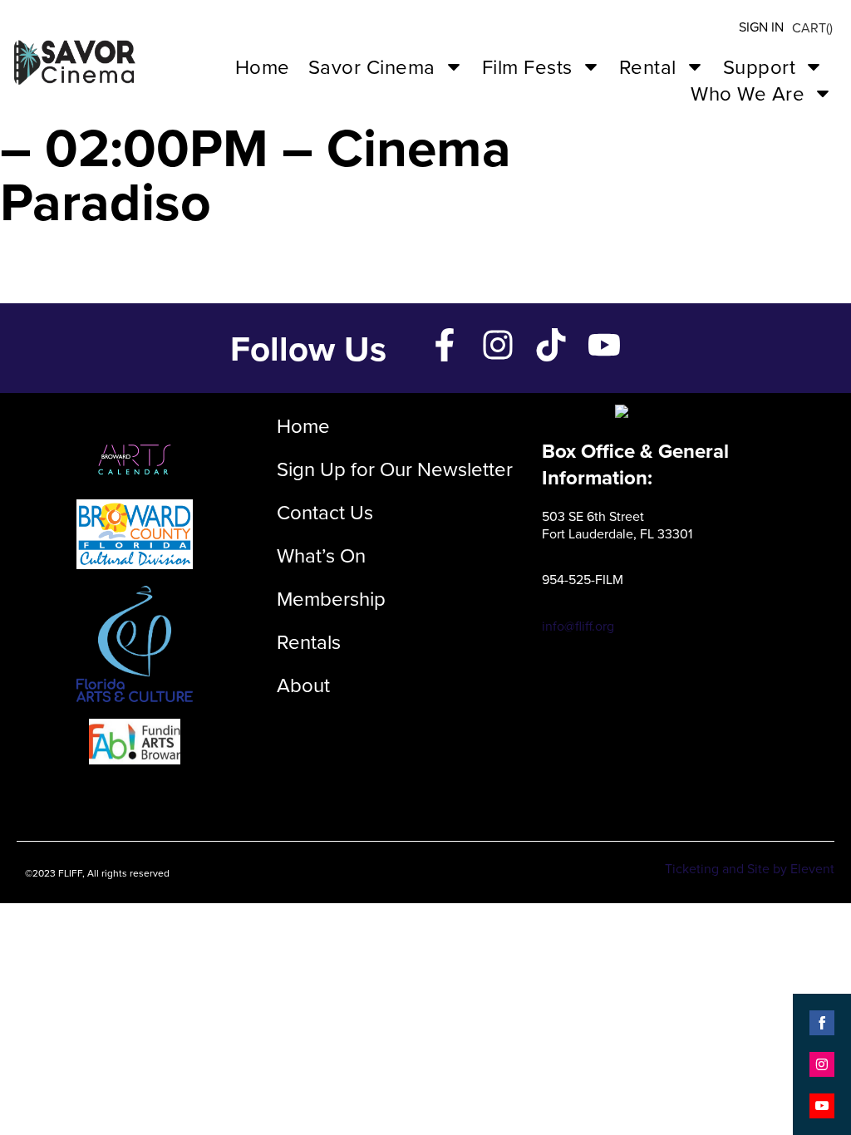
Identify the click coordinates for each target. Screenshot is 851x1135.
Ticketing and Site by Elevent (749, 868)
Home (262, 66)
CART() (812, 27)
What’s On (321, 555)
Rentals (309, 641)
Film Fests (527, 66)
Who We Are (747, 93)
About (303, 685)
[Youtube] (604, 344)
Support (759, 66)
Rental (647, 66)
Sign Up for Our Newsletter (395, 468)
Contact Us (325, 512)
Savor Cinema (371, 66)
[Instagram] (497, 344)
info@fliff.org (578, 626)
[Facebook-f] (444, 344)
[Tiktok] (551, 344)
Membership (331, 598)
